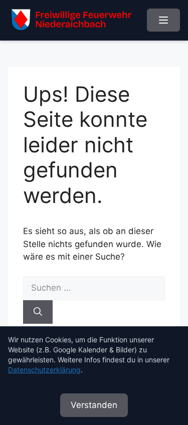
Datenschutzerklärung (44, 369)
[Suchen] (38, 312)
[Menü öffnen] (163, 20)
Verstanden (94, 405)
